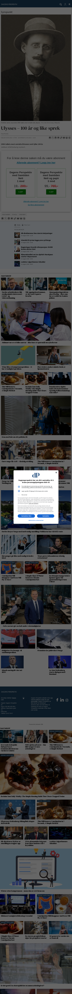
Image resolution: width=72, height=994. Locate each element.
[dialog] (36, 497)
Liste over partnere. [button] (33, 503)
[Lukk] (56, 472)
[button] (36, 495)
